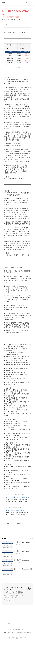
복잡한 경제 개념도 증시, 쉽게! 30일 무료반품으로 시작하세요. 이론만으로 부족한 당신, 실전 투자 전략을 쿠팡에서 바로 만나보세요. (17, 501)
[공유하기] (11, 524)
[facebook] (9, 638)
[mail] (25, 638)
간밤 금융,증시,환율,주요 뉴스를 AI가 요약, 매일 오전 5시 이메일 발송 (17, 514)
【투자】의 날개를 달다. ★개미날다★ (13, 588)
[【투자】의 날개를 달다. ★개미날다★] (3, 2)
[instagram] (17, 638)
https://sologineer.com (12, 507)
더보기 (31, 538)
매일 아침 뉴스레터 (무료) (15, 510)
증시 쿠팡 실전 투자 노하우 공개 (17, 497)
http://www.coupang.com (13, 494)
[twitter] (13, 638)
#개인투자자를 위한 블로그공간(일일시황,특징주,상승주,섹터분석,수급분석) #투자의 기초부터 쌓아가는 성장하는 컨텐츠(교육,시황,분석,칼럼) (14, 594)
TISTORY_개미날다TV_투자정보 (17, 629)
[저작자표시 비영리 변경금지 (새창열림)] (25, 524)
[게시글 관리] (13, 524)
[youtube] (21, 638)
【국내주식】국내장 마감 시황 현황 (10, 17)
